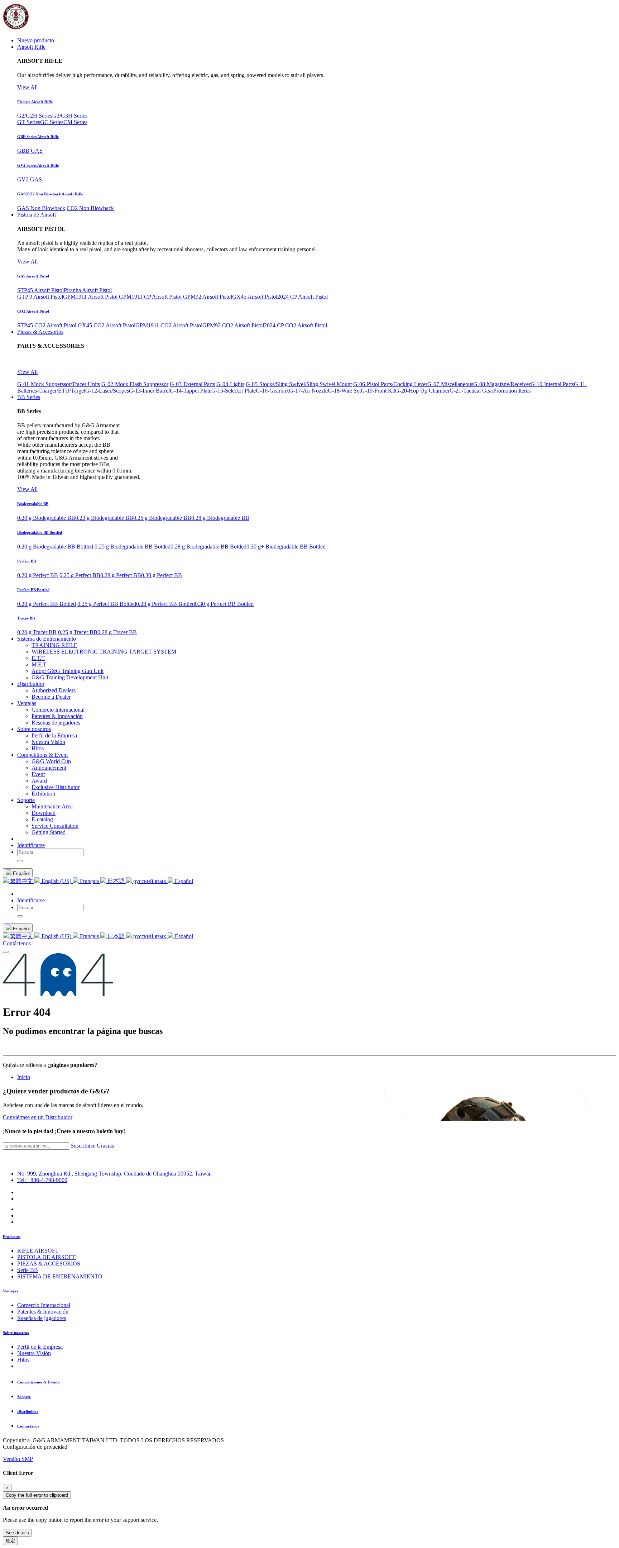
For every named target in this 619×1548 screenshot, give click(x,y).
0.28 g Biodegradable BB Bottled (208, 546)
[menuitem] (35, 40)
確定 (10, 1540)
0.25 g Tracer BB (77, 632)
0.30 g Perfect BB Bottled (224, 604)
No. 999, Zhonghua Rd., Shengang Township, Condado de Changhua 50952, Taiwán (114, 1174)
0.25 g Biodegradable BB (162, 518)
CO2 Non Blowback (90, 208)
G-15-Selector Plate (233, 391)
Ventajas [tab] (10, 1291)
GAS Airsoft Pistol (33, 276)
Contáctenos (17, 943)
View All (27, 87)
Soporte (24, 1397)
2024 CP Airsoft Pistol (302, 297)
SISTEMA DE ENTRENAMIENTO (59, 1276)
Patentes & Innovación (42, 1312)
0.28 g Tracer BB (117, 632)
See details (17, 1532)
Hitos (23, 1360)
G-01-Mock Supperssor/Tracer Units (58, 384)
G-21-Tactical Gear (471, 391)
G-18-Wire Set (344, 391)
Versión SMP (18, 1459)
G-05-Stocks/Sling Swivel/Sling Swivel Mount (299, 384)
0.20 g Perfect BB (37, 575)
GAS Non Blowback (41, 208)
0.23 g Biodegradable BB (104, 518)
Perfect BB (26, 561)
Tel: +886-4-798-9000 (42, 1180)
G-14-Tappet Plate (190, 391)
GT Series (28, 122)
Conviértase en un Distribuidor (37, 1117)
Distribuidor (27, 1411)
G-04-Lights (230, 384)
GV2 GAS (29, 179)
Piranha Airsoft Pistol (88, 290)
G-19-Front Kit (378, 391)
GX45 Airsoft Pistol (254, 297)
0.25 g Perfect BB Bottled (106, 604)
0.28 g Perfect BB (120, 575)
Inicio (23, 1077)
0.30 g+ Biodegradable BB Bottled (286, 546)
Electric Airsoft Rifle (35, 102)
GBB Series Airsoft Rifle (38, 136)
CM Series (75, 122)
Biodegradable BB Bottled (39, 532)
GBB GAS (30, 151)
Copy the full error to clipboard (37, 1495)
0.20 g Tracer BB (37, 632)
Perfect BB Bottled (33, 590)
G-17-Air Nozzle (308, 391)
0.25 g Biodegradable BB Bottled (133, 546)
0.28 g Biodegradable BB (220, 518)
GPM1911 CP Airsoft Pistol (151, 297)
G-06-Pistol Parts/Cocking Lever (390, 384)
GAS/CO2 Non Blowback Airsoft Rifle (50, 194)
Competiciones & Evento (38, 1382)
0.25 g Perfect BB (79, 575)
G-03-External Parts (192, 384)
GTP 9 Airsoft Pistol (40, 297)
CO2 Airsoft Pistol (33, 311)
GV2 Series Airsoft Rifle (38, 165)
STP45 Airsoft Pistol (40, 290)
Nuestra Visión (34, 1353)
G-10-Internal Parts (552, 384)
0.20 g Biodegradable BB (46, 518)
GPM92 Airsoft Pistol (207, 297)
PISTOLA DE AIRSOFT (46, 1257)
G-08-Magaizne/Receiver (502, 384)
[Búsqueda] (20, 861)
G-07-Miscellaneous (450, 384)
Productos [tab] (11, 1236)
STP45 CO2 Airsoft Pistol (46, 325)
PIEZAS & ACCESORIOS (48, 1263)
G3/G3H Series (69, 116)
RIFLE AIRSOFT (38, 1251)
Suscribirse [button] (83, 1146)
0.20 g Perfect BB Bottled (46, 604)
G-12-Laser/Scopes (107, 391)
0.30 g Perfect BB (161, 575)
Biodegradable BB (32, 504)
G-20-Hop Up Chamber (422, 391)
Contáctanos (28, 1426)
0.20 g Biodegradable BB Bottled (55, 546)
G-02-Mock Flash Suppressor (134, 384)
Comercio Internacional (43, 1305)
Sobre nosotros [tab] (16, 1332)
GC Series (51, 122)
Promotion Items (512, 391)
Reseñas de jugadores (41, 1318)
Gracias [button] (105, 1146)
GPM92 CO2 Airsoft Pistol (233, 325)
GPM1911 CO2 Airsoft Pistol (168, 325)
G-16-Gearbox (272, 391)
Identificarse (31, 845)
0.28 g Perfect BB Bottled (165, 604)
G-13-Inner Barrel (149, 391)
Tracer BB (26, 618)
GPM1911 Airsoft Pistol (91, 297)
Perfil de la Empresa (40, 1347)
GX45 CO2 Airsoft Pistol (106, 325)
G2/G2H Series (34, 116)
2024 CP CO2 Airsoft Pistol (295, 325)
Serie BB (27, 1270)
